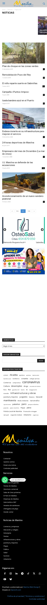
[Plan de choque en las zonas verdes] (23, 53)
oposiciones (7, 404)
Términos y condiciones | (35, 596)
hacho (23, 390)
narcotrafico (34, 400)
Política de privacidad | (16, 596)
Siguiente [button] (42, 229)
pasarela (5, 408)
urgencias (35, 415)
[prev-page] (12, 211)
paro (24, 404)
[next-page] (34, 211)
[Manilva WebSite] (23, 3)
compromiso (17, 383)
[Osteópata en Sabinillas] (23, 230)
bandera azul (7, 378)
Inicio (3, 10)
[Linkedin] (16, 573)
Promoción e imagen (30, 411)
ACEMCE (5, 375)
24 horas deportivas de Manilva (18, 142)
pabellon (16, 404)
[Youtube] (4, 579)
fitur (9, 390)
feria (4, 390)
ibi (27, 390)
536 (17, 211)
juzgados (23, 397)
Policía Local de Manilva (12, 411)
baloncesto (35, 375)
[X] (34, 573)
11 (43, 86)
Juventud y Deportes (10, 397)
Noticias (10, 10)
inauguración (33, 390)
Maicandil (39, 397)
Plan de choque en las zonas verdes (20, 66)
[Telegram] (22, 573)
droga (26, 386)
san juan (6, 415)
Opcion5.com (16, 590)
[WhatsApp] (39, 573)
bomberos (16, 379)
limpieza (31, 397)
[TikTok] (28, 573)
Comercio (7, 382)
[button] (5, 480)
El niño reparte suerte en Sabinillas (19, 83)
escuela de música (35, 386)
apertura (22, 375)
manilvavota (9, 400)
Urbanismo (27, 415)
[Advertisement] (23, 306)
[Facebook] (4, 573)
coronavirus (31, 382)
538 (29, 211)
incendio (6, 393)
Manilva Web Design (31, 587)
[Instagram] (10, 573)
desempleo (16, 386)
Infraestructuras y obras (23, 393)
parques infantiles (33, 404)
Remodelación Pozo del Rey (16, 74)
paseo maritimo (14, 408)
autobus (28, 375)
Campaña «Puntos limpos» (15, 92)
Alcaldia (14, 375)
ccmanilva (24, 378)
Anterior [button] (5, 229)
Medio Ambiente (23, 401)
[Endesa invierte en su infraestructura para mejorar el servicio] (23, 118)
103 (43, 168)
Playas (23, 408)
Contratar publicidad (37, 599)
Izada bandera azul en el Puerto (18, 100)
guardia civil (15, 390)
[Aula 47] (23, 261)
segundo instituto (16, 415)
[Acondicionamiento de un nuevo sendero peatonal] (23, 182)
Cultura (6, 386)
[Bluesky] (10, 579)
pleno (29, 408)
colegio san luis (34, 379)
